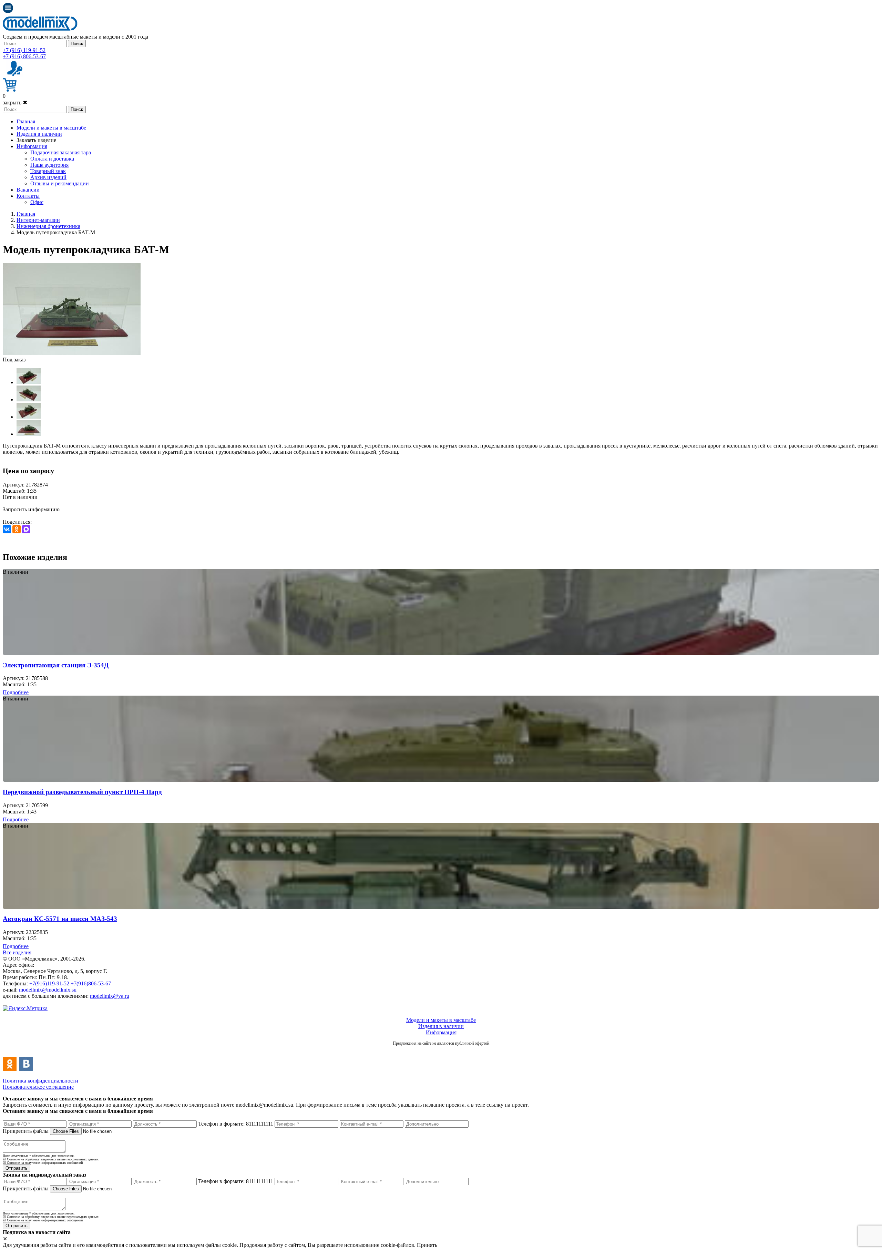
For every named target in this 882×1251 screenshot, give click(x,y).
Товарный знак (48, 171)
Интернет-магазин (38, 220)
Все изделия (17, 952)
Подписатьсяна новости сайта (441, 1051)
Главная (26, 121)
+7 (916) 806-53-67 (24, 56)
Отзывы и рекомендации (59, 183)
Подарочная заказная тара (60, 152)
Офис (36, 202)
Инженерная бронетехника (48, 226)
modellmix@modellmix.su (47, 990)
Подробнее (16, 692)
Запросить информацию (31, 509)
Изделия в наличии (39, 134)
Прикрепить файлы (26, 1131)
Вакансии (28, 190)
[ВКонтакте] (7, 529)
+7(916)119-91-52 (49, 983)
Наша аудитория (49, 165)
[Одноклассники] (16, 529)
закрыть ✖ (15, 102)
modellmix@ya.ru (109, 996)
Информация (32, 146)
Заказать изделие (36, 140)
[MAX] (26, 529)
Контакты (28, 196)
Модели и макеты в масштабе (51, 128)
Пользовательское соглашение (38, 1087)
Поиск (77, 43)
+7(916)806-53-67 (91, 983)
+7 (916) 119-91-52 (24, 50)
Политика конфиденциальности (40, 1081)
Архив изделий (48, 177)
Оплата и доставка (52, 159)
